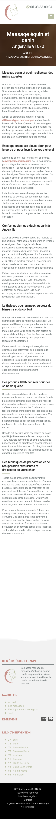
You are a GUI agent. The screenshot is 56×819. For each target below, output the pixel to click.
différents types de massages (18, 120)
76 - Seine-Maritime (18, 747)
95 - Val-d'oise (16, 774)
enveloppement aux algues (17, 161)
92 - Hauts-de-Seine (19, 763)
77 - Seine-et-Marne (18, 751)
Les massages (16, 706)
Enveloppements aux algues (23, 709)
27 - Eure (13, 739)
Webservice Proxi (28, 807)
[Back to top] (49, 806)
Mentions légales (27, 796)
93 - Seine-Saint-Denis (20, 766)
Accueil (12, 702)
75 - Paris (13, 743)
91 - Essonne (15, 759)
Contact (28, 799)
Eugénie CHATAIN (31, 789)
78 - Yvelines (15, 755)
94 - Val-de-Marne (17, 770)
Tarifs (11, 713)
